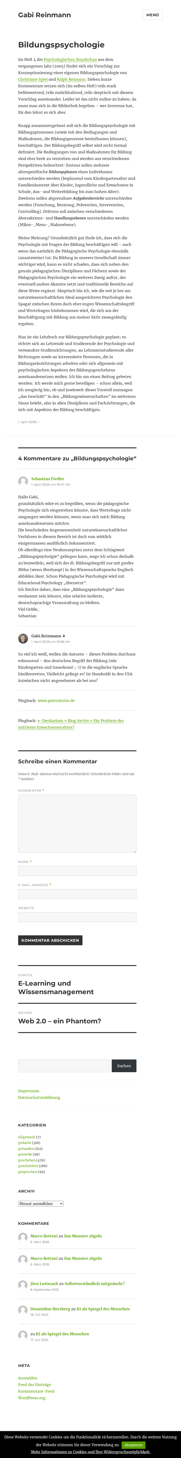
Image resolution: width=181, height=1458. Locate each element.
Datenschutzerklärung (39, 1097)
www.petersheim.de (56, 700)
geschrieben (28, 1166)
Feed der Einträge (34, 1384)
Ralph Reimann (71, 79)
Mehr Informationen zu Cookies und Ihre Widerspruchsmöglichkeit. (90, 1452)
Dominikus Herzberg (50, 1309)
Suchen (124, 1065)
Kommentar (31, 791)
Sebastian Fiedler (47, 478)
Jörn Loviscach (44, 1283)
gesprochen (27, 1172)
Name (25, 862)
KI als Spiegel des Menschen (103, 1309)
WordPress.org (31, 1397)
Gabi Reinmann (44, 15)
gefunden (26, 1149)
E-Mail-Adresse (35, 885)
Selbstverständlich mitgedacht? (95, 1283)
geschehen (27, 1160)
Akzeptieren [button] (133, 1445)
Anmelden (27, 1378)
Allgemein (26, 1137)
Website (26, 908)
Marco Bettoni (44, 1236)
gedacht (24, 1143)
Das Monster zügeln (83, 1236)
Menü (152, 15)
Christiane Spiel (33, 79)
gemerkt (25, 1154)
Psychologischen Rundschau (70, 59)
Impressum (28, 1090)
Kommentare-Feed (36, 1391)
